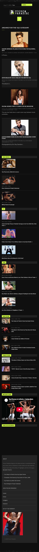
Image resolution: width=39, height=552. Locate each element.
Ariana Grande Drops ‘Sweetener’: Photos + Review (24, 377)
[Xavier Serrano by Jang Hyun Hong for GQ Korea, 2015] (19, 39)
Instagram (5, 500)
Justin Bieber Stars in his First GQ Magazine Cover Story (19, 137)
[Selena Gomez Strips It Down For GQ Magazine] (19, 97)
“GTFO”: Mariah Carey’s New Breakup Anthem (23, 369)
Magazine (30, 108)
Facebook (5, 503)
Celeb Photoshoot (13, 80)
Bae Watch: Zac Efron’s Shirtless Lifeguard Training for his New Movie (19, 293)
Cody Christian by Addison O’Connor (20, 338)
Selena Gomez (9, 109)
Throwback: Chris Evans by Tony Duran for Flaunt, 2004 (17, 477)
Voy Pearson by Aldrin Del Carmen (10, 172)
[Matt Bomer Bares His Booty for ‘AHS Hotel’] (9, 254)
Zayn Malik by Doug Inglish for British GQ (16, 78)
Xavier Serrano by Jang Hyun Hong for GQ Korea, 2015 (18, 49)
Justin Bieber (28, 140)
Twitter (4, 496)
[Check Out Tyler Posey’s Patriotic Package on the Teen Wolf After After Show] (9, 220)
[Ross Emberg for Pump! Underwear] (9, 184)
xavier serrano (29, 52)
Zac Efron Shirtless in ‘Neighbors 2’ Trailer (12, 310)
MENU (19, 19)
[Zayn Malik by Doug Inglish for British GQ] (20, 68)
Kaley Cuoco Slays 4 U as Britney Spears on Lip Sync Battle (16, 242)
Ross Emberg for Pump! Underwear (10, 188)
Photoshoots (5, 141)
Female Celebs (22, 108)
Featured (20, 80)
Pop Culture (28, 80)
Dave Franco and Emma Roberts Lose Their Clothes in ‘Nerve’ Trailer (19, 277)
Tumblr (4, 493)
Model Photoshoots (19, 52)
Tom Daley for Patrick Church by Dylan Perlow (22, 321)
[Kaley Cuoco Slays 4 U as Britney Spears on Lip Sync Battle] (9, 238)
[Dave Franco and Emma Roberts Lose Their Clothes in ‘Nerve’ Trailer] (9, 273)
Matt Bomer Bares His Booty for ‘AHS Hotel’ (12, 258)
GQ (13, 52)
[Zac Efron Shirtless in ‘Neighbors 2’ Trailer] (9, 306)
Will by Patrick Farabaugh (8, 204)
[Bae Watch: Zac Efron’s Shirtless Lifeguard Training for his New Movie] (9, 290)
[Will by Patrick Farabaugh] (9, 201)
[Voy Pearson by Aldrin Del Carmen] (9, 168)
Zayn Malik (34, 80)
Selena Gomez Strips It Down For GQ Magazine (17, 106)
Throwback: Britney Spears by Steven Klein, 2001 (23, 360)
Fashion (10, 52)
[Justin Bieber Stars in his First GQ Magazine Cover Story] (20, 127)
